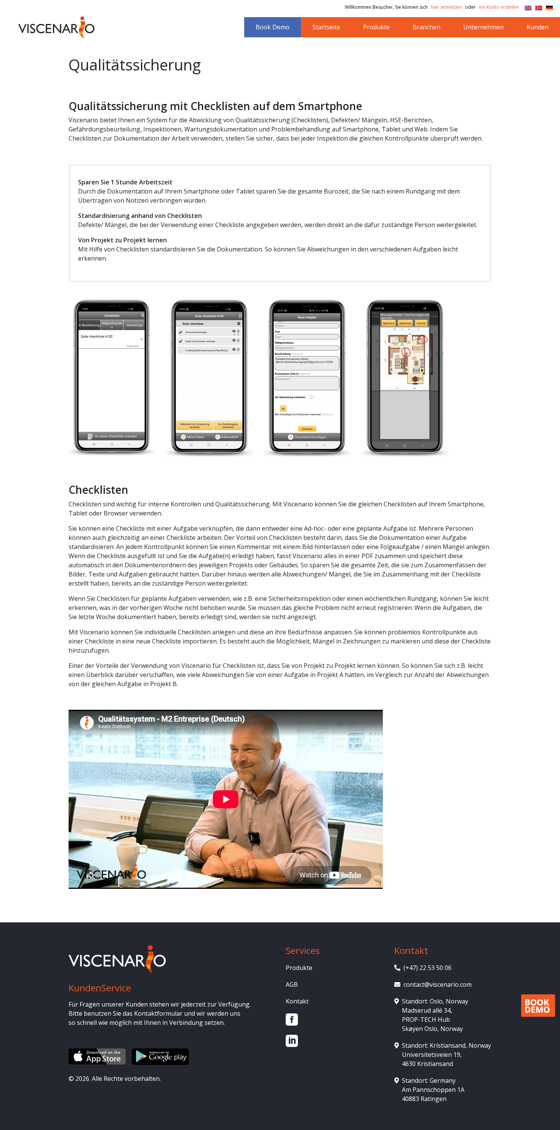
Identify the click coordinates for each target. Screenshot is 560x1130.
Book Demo (273, 27)
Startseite (326, 27)
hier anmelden (446, 7)
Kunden (537, 27)
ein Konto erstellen (499, 7)
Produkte (376, 27)
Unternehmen (483, 27)
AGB (292, 984)
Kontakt (297, 1001)
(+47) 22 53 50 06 (427, 968)
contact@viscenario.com (437, 984)
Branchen (426, 27)
